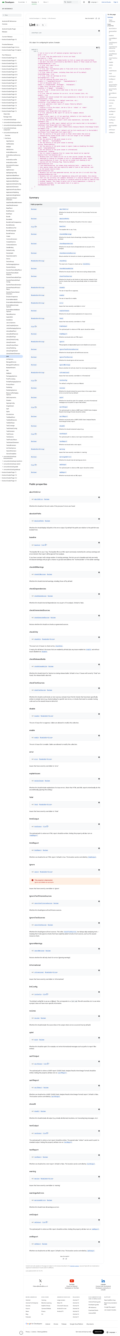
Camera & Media (46, 1308)
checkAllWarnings (65, 234)
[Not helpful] (99, 18)
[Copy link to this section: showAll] (37, 1104)
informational (64, 372)
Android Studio (106, 2)
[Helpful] (96, 18)
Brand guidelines (42, 1331)
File (32, 227)
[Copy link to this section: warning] (37, 1172)
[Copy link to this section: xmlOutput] (40, 1215)
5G (42, 1314)
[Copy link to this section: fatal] (35, 797)
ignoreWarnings (65, 365)
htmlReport (63, 334)
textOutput (63, 434)
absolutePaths (64, 218)
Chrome (56, 1324)
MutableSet (34, 261)
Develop (34, 2)
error (61, 303)
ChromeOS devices (62, 1305)
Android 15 (76, 1305)
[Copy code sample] (99, 48)
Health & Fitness (45, 1305)
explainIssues (64, 311)
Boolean (34, 209)
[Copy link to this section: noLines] (37, 1011)
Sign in (116, 2)
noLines (62, 388)
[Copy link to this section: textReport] (40, 1150)
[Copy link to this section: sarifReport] (40, 1080)
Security (28, 1305)
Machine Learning (46, 1303)
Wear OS (59, 1303)
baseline (62, 226)
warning (62, 449)
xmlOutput (63, 464)
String (41, 261)
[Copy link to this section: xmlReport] (39, 1237)
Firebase (64, 1324)
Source (28, 1308)
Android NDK (92, 1313)
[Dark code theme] (99, 31)
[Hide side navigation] (21, 1333)
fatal (61, 318)
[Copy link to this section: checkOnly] (39, 632)
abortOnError (64, 209)
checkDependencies (66, 243)
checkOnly (63, 261)
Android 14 (76, 1308)
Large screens (61, 1300)
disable (62, 287)
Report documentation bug (110, 1303)
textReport (63, 441)
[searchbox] (12, 15)
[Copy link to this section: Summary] (40, 198)
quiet (61, 397)
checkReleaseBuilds (66, 268)
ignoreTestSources (66, 357)
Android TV (60, 1311)
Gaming (43, 1300)
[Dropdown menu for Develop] (39, 2)
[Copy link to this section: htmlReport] (40, 843)
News (27, 1311)
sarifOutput (63, 407)
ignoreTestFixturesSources (69, 349)
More (45, 2)
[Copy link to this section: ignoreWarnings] (44, 944)
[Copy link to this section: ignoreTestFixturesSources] (53, 896)
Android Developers (34, 18)
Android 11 (76, 1317)
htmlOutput (63, 326)
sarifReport (64, 416)
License (34, 1331)
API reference (7, 8)
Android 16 (76, 1303)
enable (62, 295)
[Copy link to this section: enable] (36, 730)
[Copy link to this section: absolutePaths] (43, 514)
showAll (62, 426)
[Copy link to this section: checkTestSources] (46, 683)
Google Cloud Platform (76, 1324)
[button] (11, 39)
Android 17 (76, 1300)
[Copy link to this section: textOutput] (40, 1126)
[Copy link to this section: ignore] (36, 865)
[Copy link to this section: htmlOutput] (40, 819)
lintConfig (63, 380)
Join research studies (110, 1310)
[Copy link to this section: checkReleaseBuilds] (47, 659)
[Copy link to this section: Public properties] (49, 484)
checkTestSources (66, 276)
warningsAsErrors (65, 457)
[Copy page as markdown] (43, 25)
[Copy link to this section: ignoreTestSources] (46, 918)
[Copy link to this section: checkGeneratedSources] (51, 610)
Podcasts (28, 1317)
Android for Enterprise (32, 1303)
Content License (74, 1266)
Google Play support (109, 1307)
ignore (62, 341)
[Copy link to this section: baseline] (38, 537)
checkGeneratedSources (68, 253)
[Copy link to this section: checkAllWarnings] (45, 567)
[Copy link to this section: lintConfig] (39, 987)
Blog (27, 1314)
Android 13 (76, 1311)
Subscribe (98, 1332)
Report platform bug (109, 1300)
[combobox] (72, 2)
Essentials (21, 2)
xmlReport (63, 472)
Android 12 (76, 1314)
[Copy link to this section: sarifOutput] (41, 1056)
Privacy (43, 1311)
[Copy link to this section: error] (35, 752)
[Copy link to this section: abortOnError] (42, 492)
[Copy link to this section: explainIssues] (42, 774)
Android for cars (61, 1308)
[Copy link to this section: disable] (37, 709)
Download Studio (93, 1310)
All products (90, 1324)
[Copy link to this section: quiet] (35, 1033)
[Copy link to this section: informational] (42, 965)
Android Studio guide (94, 1302)
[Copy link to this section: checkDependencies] (48, 589)
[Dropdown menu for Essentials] (27, 2)
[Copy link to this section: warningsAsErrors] (46, 1193)
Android (28, 1300)
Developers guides (94, 1304)
